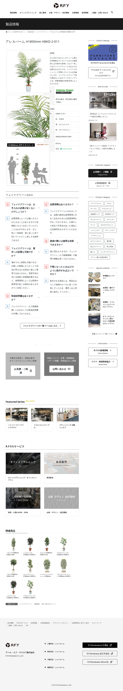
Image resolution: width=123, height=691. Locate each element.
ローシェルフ (110, 230)
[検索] (112, 13)
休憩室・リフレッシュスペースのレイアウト (109, 304)
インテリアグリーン (25, 604)
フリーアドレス (95, 203)
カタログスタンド (107, 225)
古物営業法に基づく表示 (80, 623)
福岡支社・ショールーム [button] (56, 667)
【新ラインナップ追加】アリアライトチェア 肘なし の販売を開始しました (102, 148)
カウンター (111, 219)
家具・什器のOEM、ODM (18, 512)
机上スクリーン (95, 246)
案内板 (109, 241)
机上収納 (110, 246)
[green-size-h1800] (28, 164)
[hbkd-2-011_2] (28, 116)
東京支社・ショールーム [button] (56, 651)
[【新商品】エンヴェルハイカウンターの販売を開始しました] (102, 100)
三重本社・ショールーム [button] (56, 644)
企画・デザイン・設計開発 (57, 512)
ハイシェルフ (95, 230)
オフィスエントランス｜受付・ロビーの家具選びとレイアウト (109, 320)
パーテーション (95, 236)
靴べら (92, 252)
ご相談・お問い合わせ (15, 625)
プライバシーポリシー (60, 623)
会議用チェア (95, 214)
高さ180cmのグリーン (49, 604)
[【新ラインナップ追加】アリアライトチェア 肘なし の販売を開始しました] (102, 132)
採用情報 (34, 623)
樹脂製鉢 (37, 604)
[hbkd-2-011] (28, 71)
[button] (23, 208)
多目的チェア (110, 214)
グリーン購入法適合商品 (99, 257)
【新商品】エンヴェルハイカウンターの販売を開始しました (102, 115)
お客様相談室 (45, 623)
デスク (109, 203)
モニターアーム (95, 219)
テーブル (93, 209)
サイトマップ (96, 623)
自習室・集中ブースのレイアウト (109, 290)
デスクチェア (106, 209)
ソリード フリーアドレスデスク (16, 426)
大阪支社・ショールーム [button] (56, 659)
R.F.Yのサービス (22, 623)
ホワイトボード (95, 241)
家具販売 (50, 477)
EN (27, 625)
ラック (92, 225)
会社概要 (10, 623)
